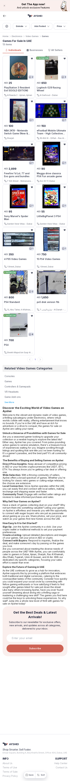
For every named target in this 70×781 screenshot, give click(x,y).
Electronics (17, 36)
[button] (35, 5)
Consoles (10, 376)
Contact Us (61, 767)
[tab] (13, 50)
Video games (32, 36)
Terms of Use (10, 767)
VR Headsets (12, 391)
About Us (7, 763)
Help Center (60, 763)
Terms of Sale (10, 771)
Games (8, 381)
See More (9, 402)
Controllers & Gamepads (18, 386)
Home (5, 36)
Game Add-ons (13, 397)
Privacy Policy (10, 776)
